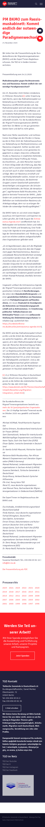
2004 (24, 600)
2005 (18, 600)
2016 (24, 592)
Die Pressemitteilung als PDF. (15, 569)
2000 (11, 603)
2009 (30, 596)
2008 (37, 596)
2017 (18, 592)
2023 (18, 588)
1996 (37, 603)
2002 (37, 600)
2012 (11, 596)
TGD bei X (6, 764)
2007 (4, 600)
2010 (24, 596)
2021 (30, 588)
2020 (37, 588)
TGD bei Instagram (10, 767)
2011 (18, 596)
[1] (24, 96)
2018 (11, 592)
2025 (4, 588)
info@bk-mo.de (9, 563)
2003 (30, 600)
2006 (11, 600)
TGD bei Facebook (9, 770)
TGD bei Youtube (9, 761)
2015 (30, 592)
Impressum (10, 820)
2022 (24, 588)
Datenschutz (19, 820)
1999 (18, 603)
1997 (30, 603)
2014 (37, 592)
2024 (11, 588)
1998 (24, 603)
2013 (4, 596)
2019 (4, 592)
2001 (4, 603)
